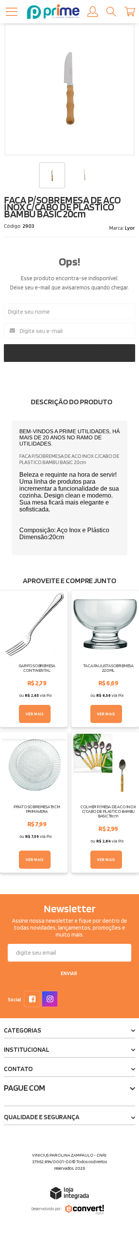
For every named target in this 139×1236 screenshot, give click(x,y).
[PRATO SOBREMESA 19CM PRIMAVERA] (34, 802)
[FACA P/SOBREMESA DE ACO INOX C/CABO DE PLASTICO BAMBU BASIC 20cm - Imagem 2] (84, 174)
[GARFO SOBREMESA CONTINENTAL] (34, 658)
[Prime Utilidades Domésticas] (53, 11)
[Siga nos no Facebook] (33, 1000)
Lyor (130, 228)
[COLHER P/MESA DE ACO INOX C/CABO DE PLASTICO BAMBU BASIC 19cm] (105, 802)
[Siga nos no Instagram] (51, 1000)
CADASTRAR (69, 974)
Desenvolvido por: (46, 1208)
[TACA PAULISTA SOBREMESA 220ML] (105, 658)
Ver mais (34, 713)
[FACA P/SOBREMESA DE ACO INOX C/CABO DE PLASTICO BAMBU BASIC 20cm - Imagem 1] (52, 175)
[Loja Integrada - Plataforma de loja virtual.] (69, 1193)
